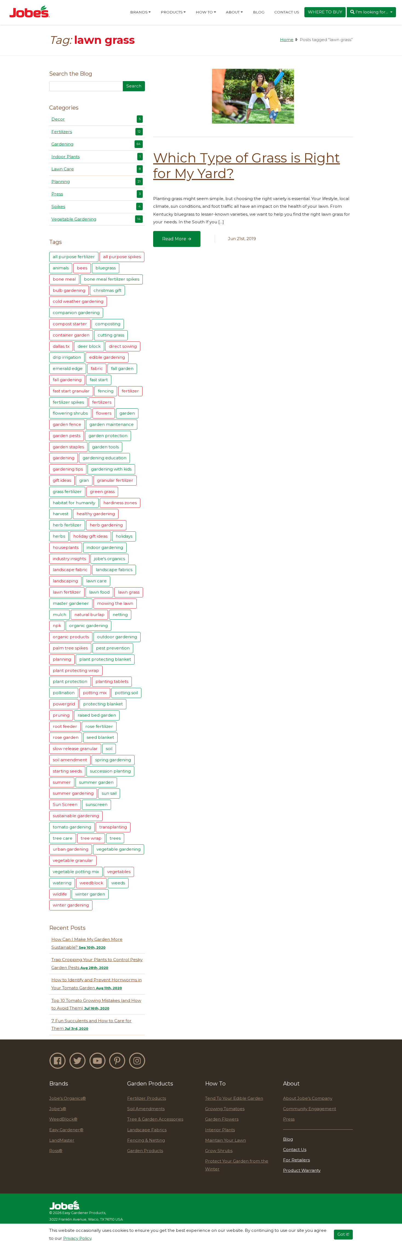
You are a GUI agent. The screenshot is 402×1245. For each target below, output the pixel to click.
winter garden (90, 894)
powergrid (64, 703)
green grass (102, 491)
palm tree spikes (70, 648)
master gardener (71, 603)
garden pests (66, 435)
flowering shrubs (70, 413)
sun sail (109, 793)
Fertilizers (96, 131)
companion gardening (76, 312)
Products (172, 12)
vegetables (118, 871)
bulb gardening (69, 290)
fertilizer (130, 391)
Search (133, 86)
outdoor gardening (117, 636)
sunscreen (96, 804)
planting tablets (111, 681)
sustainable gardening (76, 815)
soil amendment (70, 759)
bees (82, 267)
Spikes (96, 206)
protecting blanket (103, 703)
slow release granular (75, 748)
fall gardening (67, 379)
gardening (63, 457)
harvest (60, 513)
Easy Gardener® (66, 1129)
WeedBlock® (63, 1119)
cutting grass (111, 335)
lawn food (99, 592)
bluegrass (105, 267)
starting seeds (67, 771)
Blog (258, 12)
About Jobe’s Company (307, 1098)
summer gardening (73, 793)
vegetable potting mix (76, 871)
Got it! (343, 1234)
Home (286, 39)
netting (120, 614)
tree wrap (91, 838)
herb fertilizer (67, 525)
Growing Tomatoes (224, 1108)
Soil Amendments (146, 1108)
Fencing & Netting (146, 1140)
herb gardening (106, 525)
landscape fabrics (114, 569)
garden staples (68, 446)
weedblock (91, 882)
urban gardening (70, 849)
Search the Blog (70, 73)
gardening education (104, 457)
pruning (61, 715)
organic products (71, 636)
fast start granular (71, 391)
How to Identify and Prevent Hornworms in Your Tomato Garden (96, 983)
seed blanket (100, 737)
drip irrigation (67, 357)
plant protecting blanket (105, 659)
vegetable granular (73, 860)
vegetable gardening (119, 849)
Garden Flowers (221, 1119)
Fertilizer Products (146, 1098)
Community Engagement (309, 1108)
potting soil (126, 692)
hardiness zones (120, 502)
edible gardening (107, 357)
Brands (139, 12)
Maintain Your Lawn (225, 1140)
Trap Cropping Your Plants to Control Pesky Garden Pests (96, 963)
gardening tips (68, 469)
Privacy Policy (77, 1238)
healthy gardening (96, 513)
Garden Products (145, 1150)
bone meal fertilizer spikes (111, 279)
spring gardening (113, 759)
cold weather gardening (78, 301)
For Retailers (296, 1160)
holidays (124, 536)
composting (107, 323)
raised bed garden (97, 715)
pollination (64, 692)
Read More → (181, 240)
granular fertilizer (115, 480)
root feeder (65, 726)
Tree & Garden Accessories (155, 1119)
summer (62, 782)
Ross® (55, 1150)
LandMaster (61, 1140)
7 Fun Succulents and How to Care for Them (91, 1024)
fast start (99, 379)
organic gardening (88, 625)
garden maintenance (111, 424)
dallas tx (61, 346)
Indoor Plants (96, 156)
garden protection (108, 435)
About (233, 12)
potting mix (95, 692)
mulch (59, 614)
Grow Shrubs (218, 1150)
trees (115, 838)
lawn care (96, 580)
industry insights (69, 558)
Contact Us (286, 12)
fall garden (122, 368)
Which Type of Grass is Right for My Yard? (246, 166)
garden (127, 413)
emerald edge (68, 368)
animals (61, 267)
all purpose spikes (122, 256)
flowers (103, 413)
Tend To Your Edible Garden (234, 1098)
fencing (105, 391)
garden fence (67, 424)
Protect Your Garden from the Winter (236, 1165)
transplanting (113, 827)
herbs (59, 536)
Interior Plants (220, 1129)
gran (84, 480)
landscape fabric (70, 569)
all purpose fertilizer (74, 256)
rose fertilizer (99, 726)
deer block (89, 346)
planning (62, 659)
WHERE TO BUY (325, 12)
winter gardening (71, 905)
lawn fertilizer (67, 592)
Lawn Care (96, 169)
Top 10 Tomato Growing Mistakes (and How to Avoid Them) (96, 1004)
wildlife (60, 894)
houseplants (65, 547)
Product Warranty (302, 1170)
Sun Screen (65, 804)
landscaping (65, 580)
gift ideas (62, 480)
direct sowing (123, 346)
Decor (96, 119)
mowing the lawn (115, 603)
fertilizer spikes (68, 402)
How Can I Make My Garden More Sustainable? (87, 943)
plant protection (70, 681)
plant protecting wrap (76, 670)
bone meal (64, 279)
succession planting (110, 771)
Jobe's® (57, 1108)
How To (204, 12)
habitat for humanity (74, 502)
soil (109, 748)
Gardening (96, 144)
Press (96, 193)
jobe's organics (109, 558)
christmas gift (107, 290)
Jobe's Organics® (67, 1098)
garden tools (105, 446)
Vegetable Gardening (96, 219)
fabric (97, 368)
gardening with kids (111, 469)
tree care (62, 838)
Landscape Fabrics (147, 1129)
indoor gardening (105, 547)
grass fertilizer (67, 491)
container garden (71, 335)
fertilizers (101, 402)
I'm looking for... (371, 12)
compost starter (70, 323)
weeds (118, 882)
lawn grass (128, 592)
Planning (96, 181)
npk (57, 625)
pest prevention (113, 648)
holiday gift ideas (90, 536)
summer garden (96, 782)
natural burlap (89, 614)
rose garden (65, 737)
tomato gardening (72, 827)
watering (62, 882)
